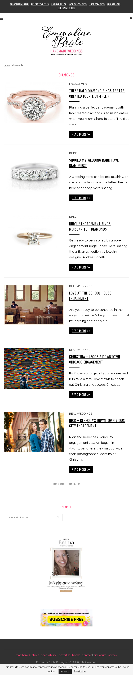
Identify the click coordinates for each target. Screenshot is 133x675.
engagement (79, 84)
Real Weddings (80, 286)
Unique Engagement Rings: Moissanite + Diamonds (90, 226)
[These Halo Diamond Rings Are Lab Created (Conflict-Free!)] (34, 102)
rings (73, 153)
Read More (80, 671)
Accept (65, 671)
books (76, 655)
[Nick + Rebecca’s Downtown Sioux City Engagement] (34, 432)
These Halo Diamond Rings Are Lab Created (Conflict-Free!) (97, 93)
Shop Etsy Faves (97, 4)
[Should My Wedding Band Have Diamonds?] (34, 172)
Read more (79, 134)
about (35, 655)
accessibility (48, 655)
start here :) (23, 655)
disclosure (100, 655)
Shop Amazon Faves (78, 4)
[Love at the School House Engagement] (34, 305)
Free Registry (113, 4)
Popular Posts (58, 4)
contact (87, 655)
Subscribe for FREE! (19, 4)
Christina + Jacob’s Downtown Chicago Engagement (94, 359)
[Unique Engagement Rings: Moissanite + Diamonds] (34, 235)
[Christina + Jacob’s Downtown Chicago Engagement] (34, 368)
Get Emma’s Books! (66, 8)
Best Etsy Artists (40, 4)
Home (7, 65)
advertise (64, 655)
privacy (112, 655)
